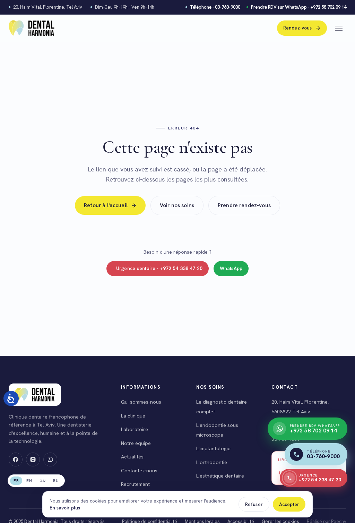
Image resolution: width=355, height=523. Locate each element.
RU (56, 480)
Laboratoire (134, 429)
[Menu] (338, 28)
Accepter (289, 504)
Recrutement (135, 484)
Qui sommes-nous (141, 401)
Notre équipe (136, 443)
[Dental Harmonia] (32, 28)
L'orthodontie (211, 462)
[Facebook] (16, 459)
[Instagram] (33, 459)
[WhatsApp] (50, 459)
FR (16, 480)
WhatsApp (231, 268)
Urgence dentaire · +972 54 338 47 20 (159, 268)
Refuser (254, 504)
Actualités (132, 456)
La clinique (133, 415)
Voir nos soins (177, 205)
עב (42, 480)
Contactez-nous (139, 470)
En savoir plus (65, 508)
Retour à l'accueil (106, 205)
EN (29, 480)
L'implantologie (213, 448)
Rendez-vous (297, 28)
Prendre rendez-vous (244, 205)
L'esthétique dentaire (220, 475)
